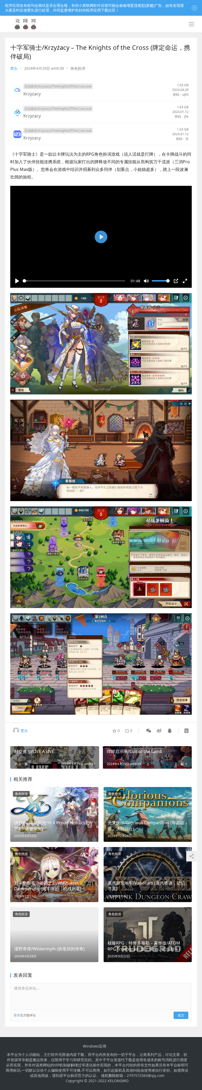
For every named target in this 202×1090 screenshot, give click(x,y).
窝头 (14, 68)
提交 (181, 1015)
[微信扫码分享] (148, 731)
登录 (17, 1015)
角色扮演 (77, 68)
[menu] (191, 24)
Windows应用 (94, 1046)
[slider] (74, 280)
